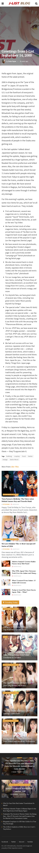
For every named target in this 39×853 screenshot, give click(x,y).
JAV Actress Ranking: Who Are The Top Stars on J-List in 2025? (17, 628)
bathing (9, 456)
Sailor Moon (14, 459)
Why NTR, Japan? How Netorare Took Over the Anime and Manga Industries (24, 573)
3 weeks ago (15, 504)
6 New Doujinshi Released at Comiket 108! (19, 789)
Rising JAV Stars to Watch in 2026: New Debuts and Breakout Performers (19, 740)
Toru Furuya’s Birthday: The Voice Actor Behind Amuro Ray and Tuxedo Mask (18, 500)
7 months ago (17, 576)
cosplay (17, 456)
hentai (30, 456)
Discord (21, 842)
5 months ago (17, 566)
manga (5, 459)
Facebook (5, 842)
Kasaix (14, 772)
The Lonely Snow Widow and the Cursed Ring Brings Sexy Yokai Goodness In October (17, 655)
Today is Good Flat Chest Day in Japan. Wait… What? (24, 591)
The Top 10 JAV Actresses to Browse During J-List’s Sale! (18, 712)
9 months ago (17, 585)
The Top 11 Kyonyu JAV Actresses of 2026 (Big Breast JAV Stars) (18, 684)
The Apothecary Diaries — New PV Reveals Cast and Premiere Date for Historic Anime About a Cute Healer (19, 764)
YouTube (30, 842)
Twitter (13, 842)
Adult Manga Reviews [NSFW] (19, 785)
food (24, 456)
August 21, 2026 (23, 772)
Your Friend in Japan (10, 494)
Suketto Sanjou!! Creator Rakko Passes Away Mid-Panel (24, 563)
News (5, 637)
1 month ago (15, 549)
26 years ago (24, 61)
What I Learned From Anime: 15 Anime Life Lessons (24, 581)
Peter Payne (12, 61)
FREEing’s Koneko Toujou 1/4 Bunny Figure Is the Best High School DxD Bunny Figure (19, 810)
